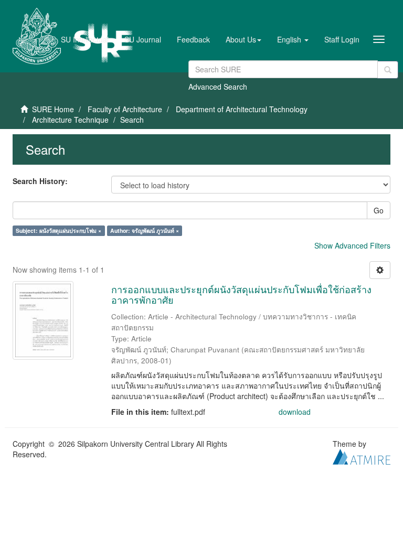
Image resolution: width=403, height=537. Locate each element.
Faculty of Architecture (125, 109)
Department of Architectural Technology (241, 109)
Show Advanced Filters (352, 245)
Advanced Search (217, 86)
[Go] (387, 70)
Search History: (40, 181)
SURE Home (53, 109)
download (295, 411)
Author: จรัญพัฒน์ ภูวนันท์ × (144, 230)
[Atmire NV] (361, 455)
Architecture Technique (70, 119)
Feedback (193, 39)
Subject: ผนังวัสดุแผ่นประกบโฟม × (58, 230)
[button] (243, 39)
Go (379, 210)
